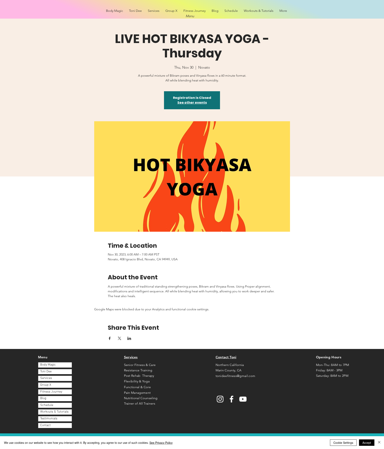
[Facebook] (231, 399)
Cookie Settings (343, 443)
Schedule (46, 405)
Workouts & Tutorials (54, 412)
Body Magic (48, 365)
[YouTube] (242, 399)
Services (46, 378)
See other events (192, 102)
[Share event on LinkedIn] (129, 338)
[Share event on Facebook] (110, 338)
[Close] (379, 442)
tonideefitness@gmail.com (235, 376)
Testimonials (48, 419)
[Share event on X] (119, 338)
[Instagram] (220, 399)
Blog (43, 398)
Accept (366, 443)
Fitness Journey (51, 392)
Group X (45, 385)
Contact (45, 425)
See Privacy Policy (161, 443)
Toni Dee (46, 372)
